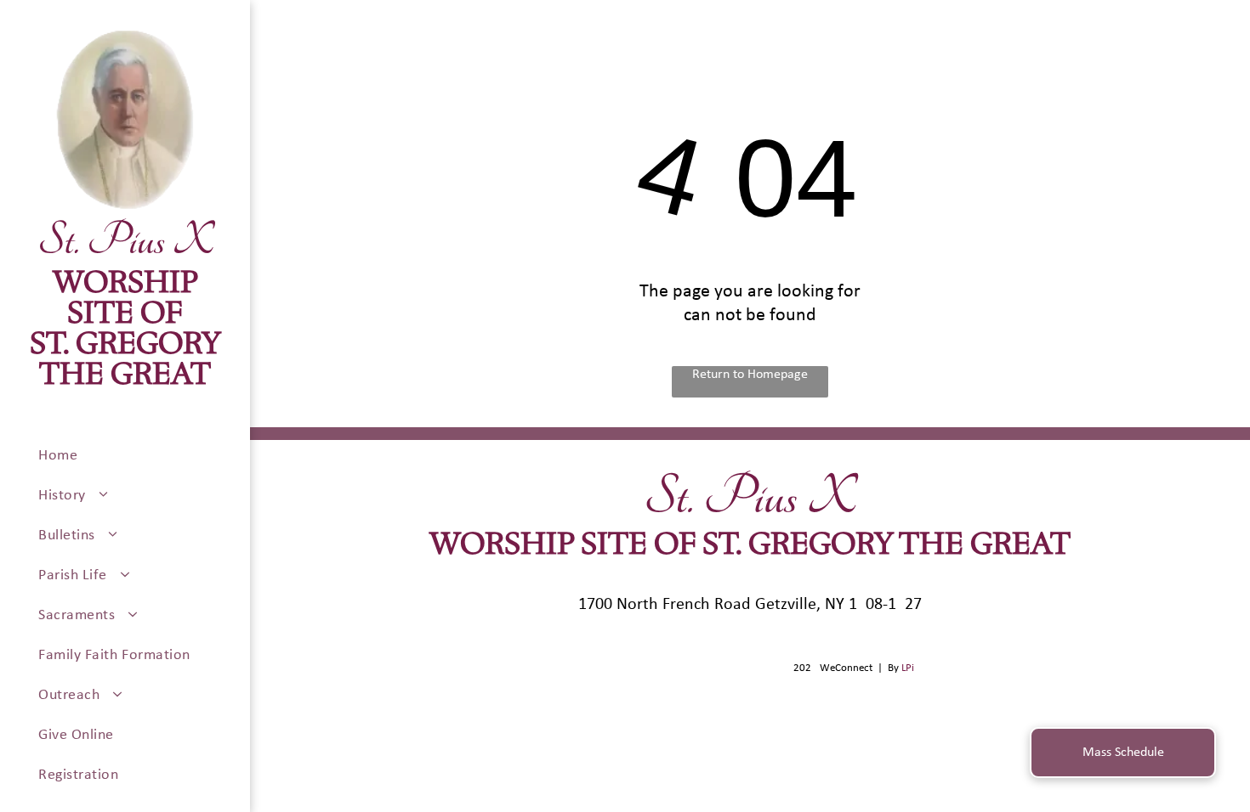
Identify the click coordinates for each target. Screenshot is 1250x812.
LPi (907, 668)
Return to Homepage (750, 374)
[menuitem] (138, 456)
